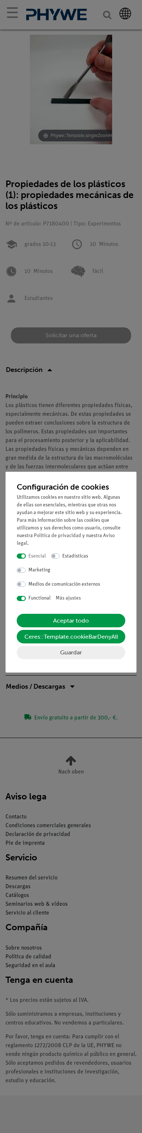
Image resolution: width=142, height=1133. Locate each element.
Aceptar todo (71, 620)
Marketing (39, 570)
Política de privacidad (57, 536)
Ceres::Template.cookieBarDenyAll (71, 636)
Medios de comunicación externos (64, 584)
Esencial (37, 556)
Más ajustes (68, 598)
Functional (39, 598)
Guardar (71, 652)
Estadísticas (75, 556)
